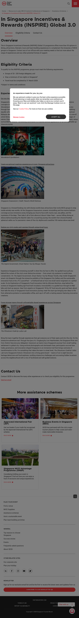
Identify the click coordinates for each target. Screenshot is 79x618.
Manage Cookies (18, 117)
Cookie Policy (24, 109)
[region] (39, 105)
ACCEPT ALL (55, 117)
